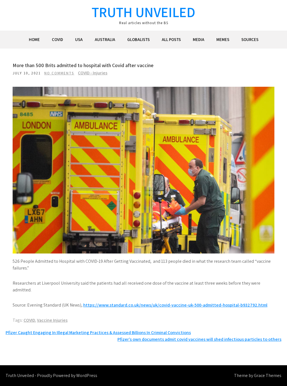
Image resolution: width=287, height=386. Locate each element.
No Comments (59, 73)
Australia (105, 39)
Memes (222, 39)
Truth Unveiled (143, 12)
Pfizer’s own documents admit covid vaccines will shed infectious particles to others (199, 339)
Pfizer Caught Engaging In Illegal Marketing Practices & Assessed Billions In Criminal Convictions (98, 332)
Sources (249, 39)
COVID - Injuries (92, 73)
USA (79, 39)
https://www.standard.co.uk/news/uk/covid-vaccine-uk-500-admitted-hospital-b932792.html (175, 305)
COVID (57, 39)
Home (34, 39)
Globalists (138, 39)
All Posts (171, 39)
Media (198, 39)
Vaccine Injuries (52, 320)
